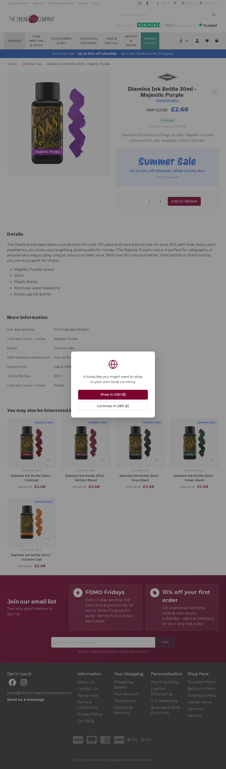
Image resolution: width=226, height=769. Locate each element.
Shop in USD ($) (113, 394)
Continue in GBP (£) (113, 406)
